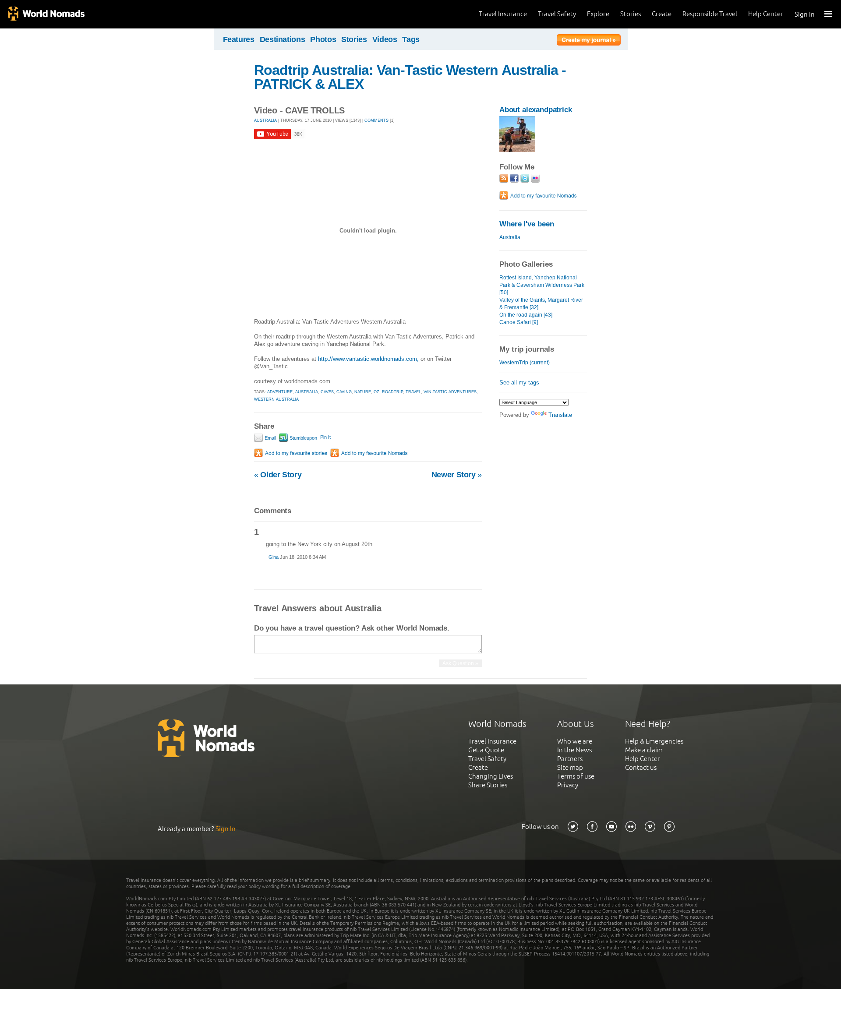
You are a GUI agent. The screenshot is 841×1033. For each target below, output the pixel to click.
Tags (411, 39)
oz (376, 392)
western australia (276, 399)
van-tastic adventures (450, 392)
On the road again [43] (525, 315)
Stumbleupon (302, 438)
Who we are (574, 741)
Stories (630, 14)
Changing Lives (490, 776)
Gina (274, 557)
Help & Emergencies (654, 741)
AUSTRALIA (265, 120)
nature (362, 392)
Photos (323, 39)
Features (238, 39)
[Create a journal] (588, 41)
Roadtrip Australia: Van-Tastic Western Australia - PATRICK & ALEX (410, 77)
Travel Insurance (503, 14)
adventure (280, 392)
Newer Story (456, 474)
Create (661, 14)
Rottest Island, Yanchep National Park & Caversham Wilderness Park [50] (541, 285)
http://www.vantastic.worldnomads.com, (368, 359)
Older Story (277, 474)
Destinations (282, 39)
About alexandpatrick (535, 110)
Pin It (325, 437)
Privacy (567, 785)
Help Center (765, 14)
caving (344, 392)
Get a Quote (486, 750)
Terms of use (575, 776)
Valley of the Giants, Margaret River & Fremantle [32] (541, 303)
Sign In (805, 14)
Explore (598, 14)
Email (269, 438)
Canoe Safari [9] (518, 322)
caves (327, 392)
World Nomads (46, 14)
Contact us (641, 767)
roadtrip (392, 392)
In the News (574, 750)
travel (413, 392)
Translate (560, 415)
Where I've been (526, 224)
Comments (376, 120)
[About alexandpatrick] (517, 150)
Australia (509, 237)
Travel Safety (557, 14)
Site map (570, 767)
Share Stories (487, 785)
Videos (384, 39)
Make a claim (644, 750)
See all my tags (519, 382)
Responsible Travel (709, 14)
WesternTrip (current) (524, 363)
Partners (570, 758)
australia (306, 392)
